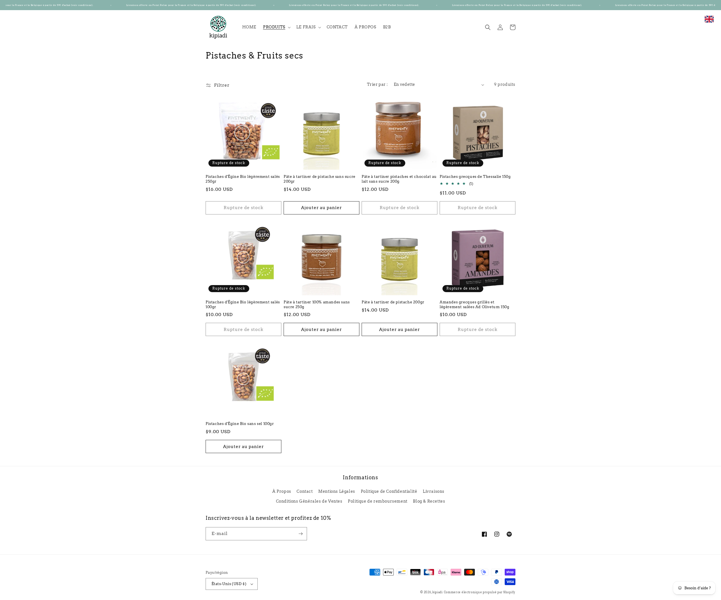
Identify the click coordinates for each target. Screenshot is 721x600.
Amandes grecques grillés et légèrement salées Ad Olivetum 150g (474, 304)
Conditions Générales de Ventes (309, 501)
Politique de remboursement (378, 501)
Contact (305, 491)
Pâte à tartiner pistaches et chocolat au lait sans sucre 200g (399, 178)
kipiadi (437, 592)
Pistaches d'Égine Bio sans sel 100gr (240, 424)
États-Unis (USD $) (229, 584)
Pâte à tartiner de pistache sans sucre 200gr (319, 178)
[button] (276, 27)
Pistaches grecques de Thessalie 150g (475, 176)
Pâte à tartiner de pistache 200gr (393, 302)
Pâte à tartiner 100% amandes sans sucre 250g (317, 304)
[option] (709, 22)
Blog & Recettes (429, 501)
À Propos (281, 491)
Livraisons (433, 491)
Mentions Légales (336, 491)
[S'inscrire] (300, 533)
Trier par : (377, 84)
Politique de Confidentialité (389, 491)
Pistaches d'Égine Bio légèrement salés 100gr (243, 304)
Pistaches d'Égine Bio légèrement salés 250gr (243, 178)
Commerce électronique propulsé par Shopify (479, 592)
